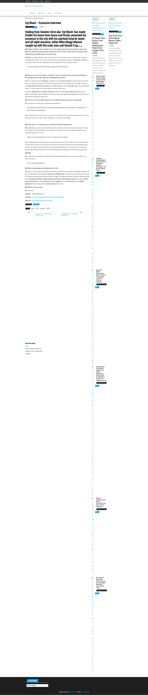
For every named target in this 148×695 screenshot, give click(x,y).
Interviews (47, 1)
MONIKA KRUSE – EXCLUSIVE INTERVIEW (69, 214)
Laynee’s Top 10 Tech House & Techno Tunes (43, 214)
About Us (28, 1)
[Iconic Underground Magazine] (26, 13)
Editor (42, 26)
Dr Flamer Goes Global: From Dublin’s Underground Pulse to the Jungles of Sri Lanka (98, 45)
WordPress (73, 692)
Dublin (32, 208)
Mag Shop (34, 1)
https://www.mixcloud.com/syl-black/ (42, 200)
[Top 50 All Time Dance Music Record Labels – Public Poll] (116, 25)
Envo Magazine (85, 692)
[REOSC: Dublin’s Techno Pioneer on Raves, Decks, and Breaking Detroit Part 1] (93, 115)
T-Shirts (41, 1)
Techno (48, 208)
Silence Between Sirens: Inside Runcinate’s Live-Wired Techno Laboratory (101, 502)
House (37, 208)
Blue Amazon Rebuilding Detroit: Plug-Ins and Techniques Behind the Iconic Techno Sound (101, 583)
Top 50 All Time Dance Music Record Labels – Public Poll (115, 39)
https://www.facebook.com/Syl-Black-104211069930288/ (48, 197)
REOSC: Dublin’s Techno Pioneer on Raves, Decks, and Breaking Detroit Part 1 (101, 79)
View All (95, 19)
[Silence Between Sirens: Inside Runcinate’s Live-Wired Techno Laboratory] (93, 536)
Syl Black (42, 208)
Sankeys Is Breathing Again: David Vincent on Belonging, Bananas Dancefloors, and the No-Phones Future (101, 164)
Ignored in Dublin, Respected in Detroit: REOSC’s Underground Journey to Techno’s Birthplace (101, 276)
